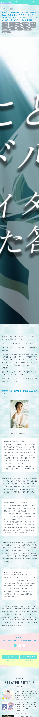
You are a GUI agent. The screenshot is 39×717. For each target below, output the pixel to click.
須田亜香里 (27, 29)
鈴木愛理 (19, 29)
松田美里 (12, 26)
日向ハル (4, 26)
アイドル (4, 23)
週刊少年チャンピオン (8, 29)
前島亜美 (32, 23)
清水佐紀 (25, 26)
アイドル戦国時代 (15, 23)
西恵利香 (32, 26)
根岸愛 (19, 26)
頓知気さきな (6, 32)
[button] (37, 2)
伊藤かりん (25, 23)
